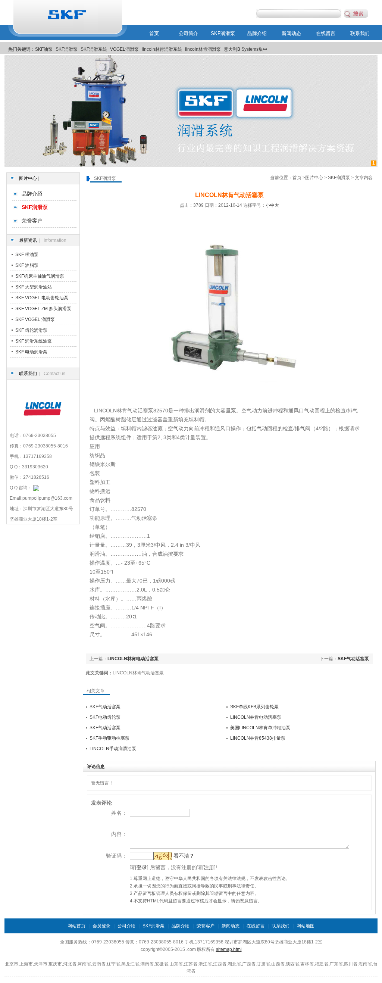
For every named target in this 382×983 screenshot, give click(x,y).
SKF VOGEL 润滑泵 (35, 319)
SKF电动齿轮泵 (105, 717)
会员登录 (101, 926)
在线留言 (325, 33)
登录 (142, 867)
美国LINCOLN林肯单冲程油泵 (260, 727)
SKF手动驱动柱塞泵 (109, 738)
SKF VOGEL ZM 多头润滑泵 (43, 308)
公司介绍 (126, 926)
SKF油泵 (44, 49)
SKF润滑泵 (223, 33)
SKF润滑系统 (94, 49)
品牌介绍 (257, 33)
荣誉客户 (32, 221)
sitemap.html (229, 949)
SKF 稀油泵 (26, 254)
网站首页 (76, 926)
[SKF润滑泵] (191, 165)
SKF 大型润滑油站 (33, 287)
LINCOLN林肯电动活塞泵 (133, 658)
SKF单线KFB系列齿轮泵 (254, 706)
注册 (209, 867)
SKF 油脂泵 (26, 265)
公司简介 (188, 33)
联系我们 (360, 33)
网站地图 (305, 926)
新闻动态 (291, 33)
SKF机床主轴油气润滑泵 (39, 276)
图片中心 (28, 178)
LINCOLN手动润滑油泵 (113, 748)
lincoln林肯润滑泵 (203, 49)
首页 (154, 33)
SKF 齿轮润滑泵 (31, 330)
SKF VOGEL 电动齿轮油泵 (41, 297)
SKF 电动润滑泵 (31, 352)
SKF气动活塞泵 (353, 658)
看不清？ (183, 856)
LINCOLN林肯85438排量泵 (257, 738)
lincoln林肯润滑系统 (162, 49)
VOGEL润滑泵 (124, 49)
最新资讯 (28, 240)
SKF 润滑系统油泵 (33, 341)
